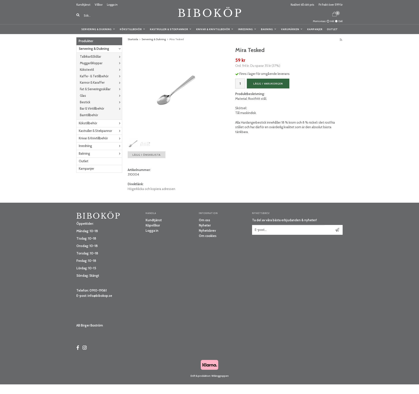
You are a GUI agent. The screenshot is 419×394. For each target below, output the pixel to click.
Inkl (332, 21)
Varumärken (290, 29)
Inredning (245, 29)
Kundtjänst (83, 4)
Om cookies (207, 236)
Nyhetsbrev (207, 231)
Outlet (332, 29)
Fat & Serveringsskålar (95, 89)
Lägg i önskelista (146, 154)
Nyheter (205, 225)
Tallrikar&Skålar (90, 57)
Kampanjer (315, 29)
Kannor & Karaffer (92, 83)
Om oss (204, 220)
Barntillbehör (89, 115)
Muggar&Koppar (91, 63)
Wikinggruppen (220, 375)
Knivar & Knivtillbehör (213, 29)
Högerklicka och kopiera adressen (151, 189)
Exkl (340, 21)
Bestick (85, 102)
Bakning (267, 29)
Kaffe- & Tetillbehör (94, 76)
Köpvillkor (153, 225)
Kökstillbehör (131, 29)
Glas (83, 96)
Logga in (112, 4)
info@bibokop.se (100, 296)
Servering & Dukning (96, 29)
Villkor (99, 4)
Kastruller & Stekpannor (169, 29)
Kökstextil (87, 70)
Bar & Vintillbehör (92, 109)
